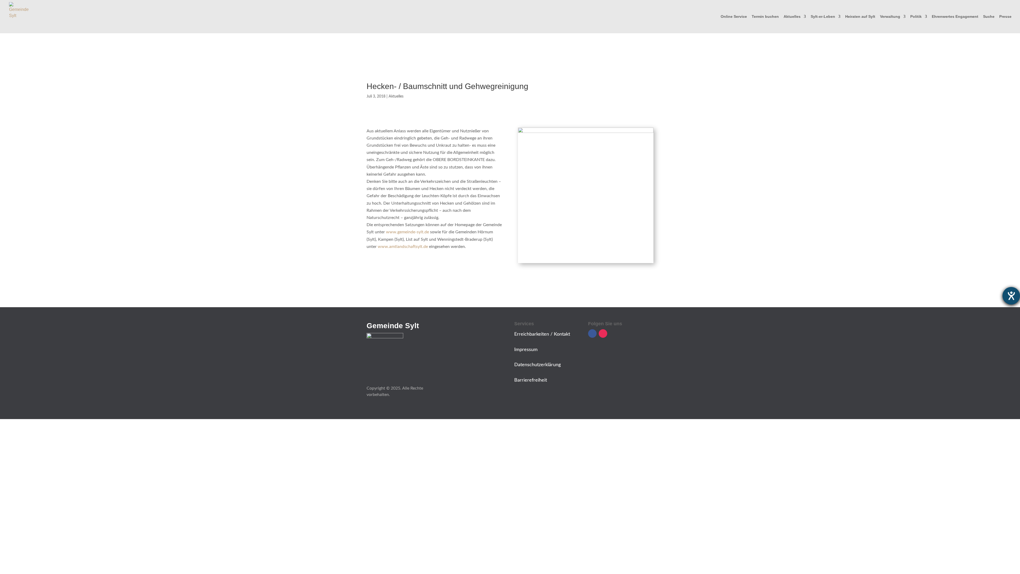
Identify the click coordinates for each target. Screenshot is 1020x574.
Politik (916, 17)
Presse (1005, 17)
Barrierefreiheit (530, 380)
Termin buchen (765, 17)
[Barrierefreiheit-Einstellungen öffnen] (1011, 296)
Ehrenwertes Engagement (955, 17)
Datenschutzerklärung (537, 364)
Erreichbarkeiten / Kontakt (542, 334)
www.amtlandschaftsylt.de (403, 246)
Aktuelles (792, 17)
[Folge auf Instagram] (603, 333)
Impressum (526, 349)
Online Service (734, 17)
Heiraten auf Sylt (860, 17)
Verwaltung (890, 17)
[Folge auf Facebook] (592, 333)
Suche (988, 17)
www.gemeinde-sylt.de (407, 232)
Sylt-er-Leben (823, 17)
